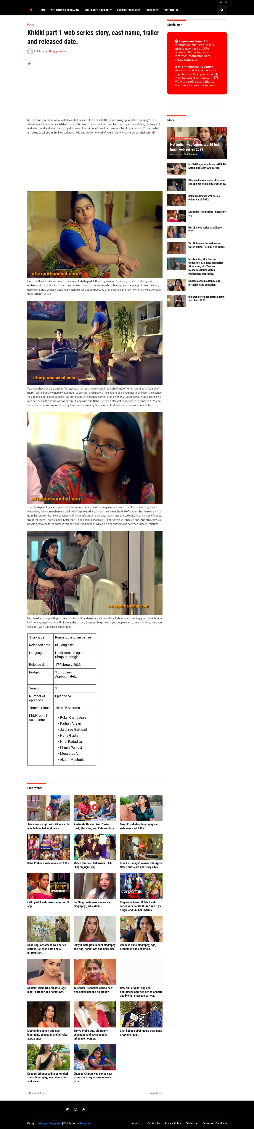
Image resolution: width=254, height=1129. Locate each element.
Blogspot (85, 1123)
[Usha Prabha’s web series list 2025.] (48, 847)
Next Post (155, 1093)
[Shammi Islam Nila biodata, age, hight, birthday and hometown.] (48, 972)
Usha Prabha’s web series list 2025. (48, 863)
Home (30, 24)
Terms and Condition (214, 1123)
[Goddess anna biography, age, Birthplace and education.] (141, 929)
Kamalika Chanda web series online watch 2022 (204, 197)
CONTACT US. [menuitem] (171, 10)
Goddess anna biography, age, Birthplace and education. (138, 947)
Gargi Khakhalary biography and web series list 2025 (139, 826)
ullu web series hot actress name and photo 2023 (206, 298)
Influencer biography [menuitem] (98, 10)
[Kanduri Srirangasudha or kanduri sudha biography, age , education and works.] (48, 1057)
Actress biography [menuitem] (129, 10)
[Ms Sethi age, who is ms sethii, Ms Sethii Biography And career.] (176, 169)
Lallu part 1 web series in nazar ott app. (48, 904)
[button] (222, 10)
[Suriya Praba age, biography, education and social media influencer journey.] (95, 1014)
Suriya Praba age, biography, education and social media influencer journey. (91, 1034)
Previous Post (37, 1093)
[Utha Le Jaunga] (141, 847)
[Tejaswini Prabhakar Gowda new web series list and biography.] (95, 972)
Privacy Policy (173, 1123)
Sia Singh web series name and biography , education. (92, 904)
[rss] (226, 2)
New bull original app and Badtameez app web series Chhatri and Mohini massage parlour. (141, 992)
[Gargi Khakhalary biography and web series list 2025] (141, 808)
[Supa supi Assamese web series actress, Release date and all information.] (48, 929)
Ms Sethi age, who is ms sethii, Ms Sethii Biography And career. (207, 166)
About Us (137, 1123)
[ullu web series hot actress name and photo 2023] (176, 301)
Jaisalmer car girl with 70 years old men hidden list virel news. (48, 826)
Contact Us (153, 1123)
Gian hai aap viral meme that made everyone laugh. (141, 1032)
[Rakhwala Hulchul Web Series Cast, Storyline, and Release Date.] (95, 808)
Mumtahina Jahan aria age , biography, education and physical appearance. (47, 1034)
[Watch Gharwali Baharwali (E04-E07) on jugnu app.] (95, 847)
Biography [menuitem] (152, 10)
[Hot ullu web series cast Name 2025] (176, 232)
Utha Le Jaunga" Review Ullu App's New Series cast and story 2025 (141, 865)
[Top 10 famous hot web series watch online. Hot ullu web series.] (176, 248)
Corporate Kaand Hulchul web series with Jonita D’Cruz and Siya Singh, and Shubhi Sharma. (140, 906)
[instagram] (75, 1109)
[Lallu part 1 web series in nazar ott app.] (48, 886)
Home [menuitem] (42, 10)
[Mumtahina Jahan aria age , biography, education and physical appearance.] (48, 1014)
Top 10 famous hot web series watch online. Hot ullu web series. (206, 245)
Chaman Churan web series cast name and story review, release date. (93, 1077)
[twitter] (220, 2)
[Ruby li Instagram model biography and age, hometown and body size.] (95, 929)
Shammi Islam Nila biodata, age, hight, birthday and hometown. (47, 990)
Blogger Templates (50, 1123)
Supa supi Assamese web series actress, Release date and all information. (46, 949)
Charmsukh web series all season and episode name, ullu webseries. (207, 182)
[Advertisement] (95, 92)
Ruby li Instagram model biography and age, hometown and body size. (94, 947)
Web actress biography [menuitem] (65, 10)
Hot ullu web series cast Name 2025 (205, 229)
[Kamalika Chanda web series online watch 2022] (176, 200)
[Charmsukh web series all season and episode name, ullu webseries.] (176, 184)
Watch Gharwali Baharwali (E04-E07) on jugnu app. (93, 865)
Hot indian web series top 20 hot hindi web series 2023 (194, 147)
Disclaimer (192, 1123)
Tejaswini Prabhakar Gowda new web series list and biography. (93, 990)
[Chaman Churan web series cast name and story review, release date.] (95, 1057)
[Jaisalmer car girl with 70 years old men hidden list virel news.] (48, 808)
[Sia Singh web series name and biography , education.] (95, 886)
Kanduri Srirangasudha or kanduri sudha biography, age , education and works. (47, 1077)
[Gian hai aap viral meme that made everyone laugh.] (141, 1014)
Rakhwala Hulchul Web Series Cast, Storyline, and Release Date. (94, 826)
